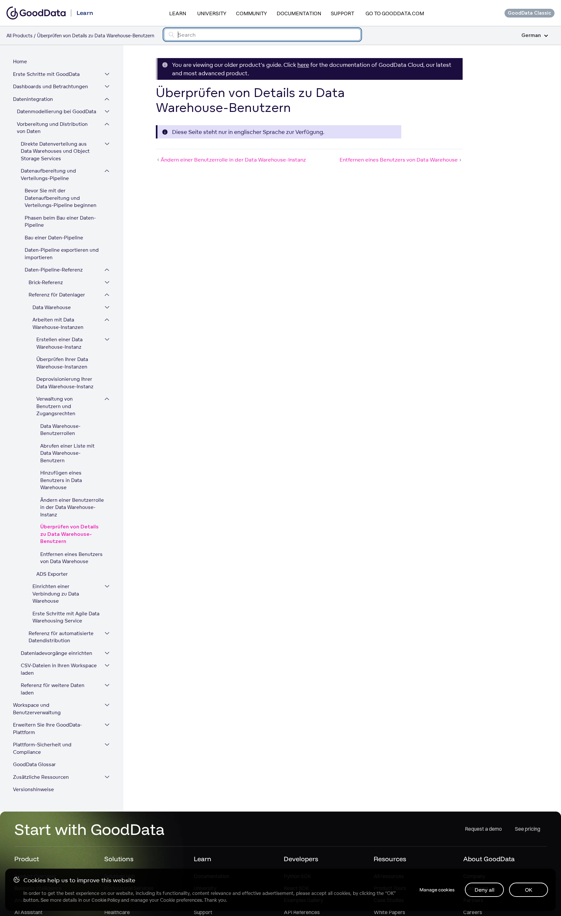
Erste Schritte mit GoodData (46, 74)
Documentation (299, 13)
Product (26, 859)
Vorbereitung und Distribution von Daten (52, 128)
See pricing (527, 829)
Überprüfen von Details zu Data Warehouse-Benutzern (69, 534)
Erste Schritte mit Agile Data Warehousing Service (65, 617)
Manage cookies (437, 890)
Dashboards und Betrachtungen (50, 86)
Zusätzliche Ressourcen (41, 777)
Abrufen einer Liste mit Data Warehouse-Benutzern (67, 453)
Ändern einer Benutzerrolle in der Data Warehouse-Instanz (72, 507)
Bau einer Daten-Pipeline (54, 238)
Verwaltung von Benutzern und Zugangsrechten (55, 406)
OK (528, 889)
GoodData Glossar (34, 764)
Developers (301, 859)
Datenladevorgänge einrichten (56, 653)
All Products (19, 35)
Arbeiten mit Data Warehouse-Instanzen (57, 323)
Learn (177, 13)
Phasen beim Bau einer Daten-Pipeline (60, 221)
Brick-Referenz (46, 282)
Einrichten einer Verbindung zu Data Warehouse (55, 593)
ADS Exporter (52, 574)
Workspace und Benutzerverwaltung (37, 709)
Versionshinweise (33, 789)
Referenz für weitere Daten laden (52, 689)
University (211, 13)
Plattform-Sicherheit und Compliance (42, 748)
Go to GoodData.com (395, 13)
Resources (390, 859)
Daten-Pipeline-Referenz (54, 270)
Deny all (484, 889)
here (303, 64)
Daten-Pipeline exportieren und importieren (62, 253)
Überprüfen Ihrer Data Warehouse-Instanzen (62, 363)
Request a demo (483, 829)
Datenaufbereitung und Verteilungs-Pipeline (48, 174)
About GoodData (489, 859)
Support (342, 13)
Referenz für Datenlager (57, 295)
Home (20, 61)
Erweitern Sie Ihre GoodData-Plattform (47, 728)
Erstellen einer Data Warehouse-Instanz (59, 343)
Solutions (118, 859)
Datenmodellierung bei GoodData (56, 111)
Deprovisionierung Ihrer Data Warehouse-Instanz (65, 383)
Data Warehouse (51, 307)
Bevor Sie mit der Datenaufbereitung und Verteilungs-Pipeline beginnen (60, 197)
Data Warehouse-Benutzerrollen (60, 430)
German (531, 35)
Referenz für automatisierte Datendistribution (61, 637)
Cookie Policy (106, 900)
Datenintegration (33, 99)
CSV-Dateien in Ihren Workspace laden (59, 669)
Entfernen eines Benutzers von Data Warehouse (71, 558)
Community (251, 13)
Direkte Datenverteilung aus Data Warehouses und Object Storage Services (55, 151)
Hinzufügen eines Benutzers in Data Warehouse (61, 480)
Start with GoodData (89, 829)
